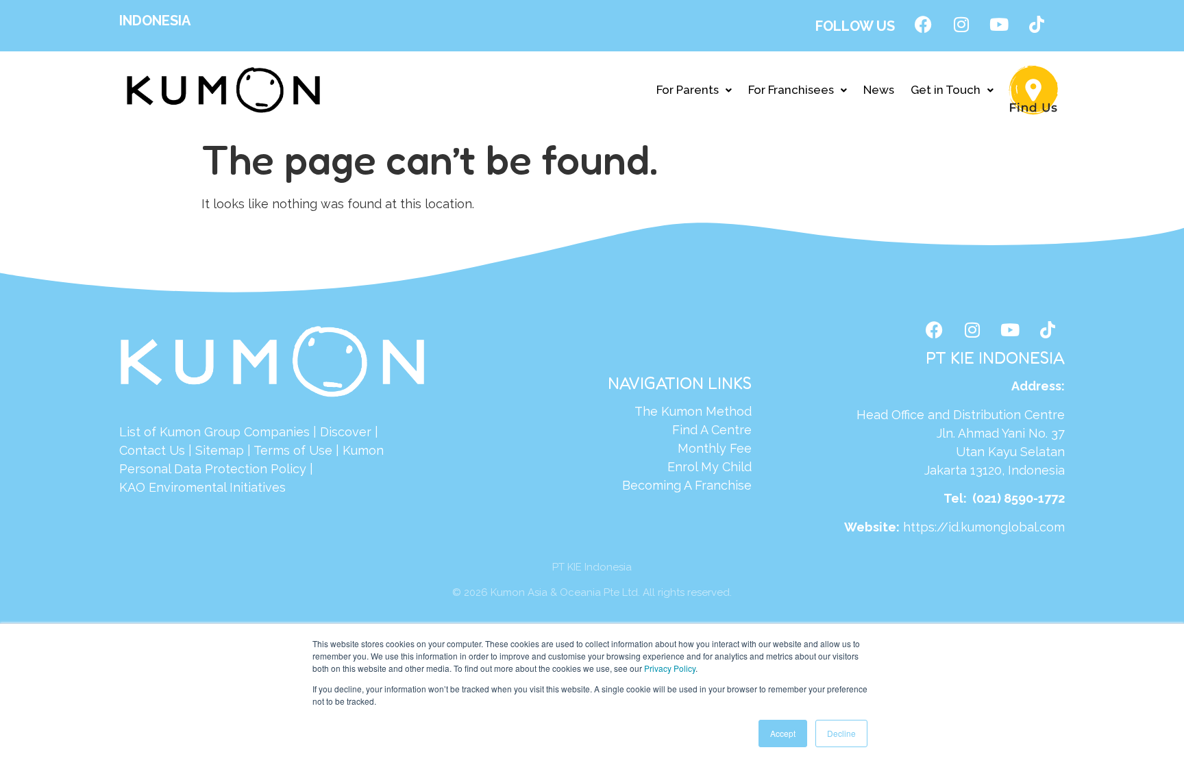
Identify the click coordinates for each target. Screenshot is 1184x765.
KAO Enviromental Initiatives (202, 487)
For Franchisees (791, 90)
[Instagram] (961, 24)
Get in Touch (946, 90)
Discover (345, 432)
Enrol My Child (709, 467)
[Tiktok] (1037, 24)
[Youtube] (999, 24)
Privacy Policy (669, 668)
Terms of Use (293, 450)
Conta (136, 450)
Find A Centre (712, 430)
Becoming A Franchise (687, 485)
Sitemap (219, 450)
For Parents (687, 90)
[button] (694, 90)
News (878, 90)
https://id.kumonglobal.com (984, 527)
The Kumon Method (693, 411)
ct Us (169, 450)
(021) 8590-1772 (1018, 498)
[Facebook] (924, 24)
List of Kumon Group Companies (214, 432)
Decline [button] (841, 733)
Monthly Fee (715, 448)
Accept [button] (783, 733)
